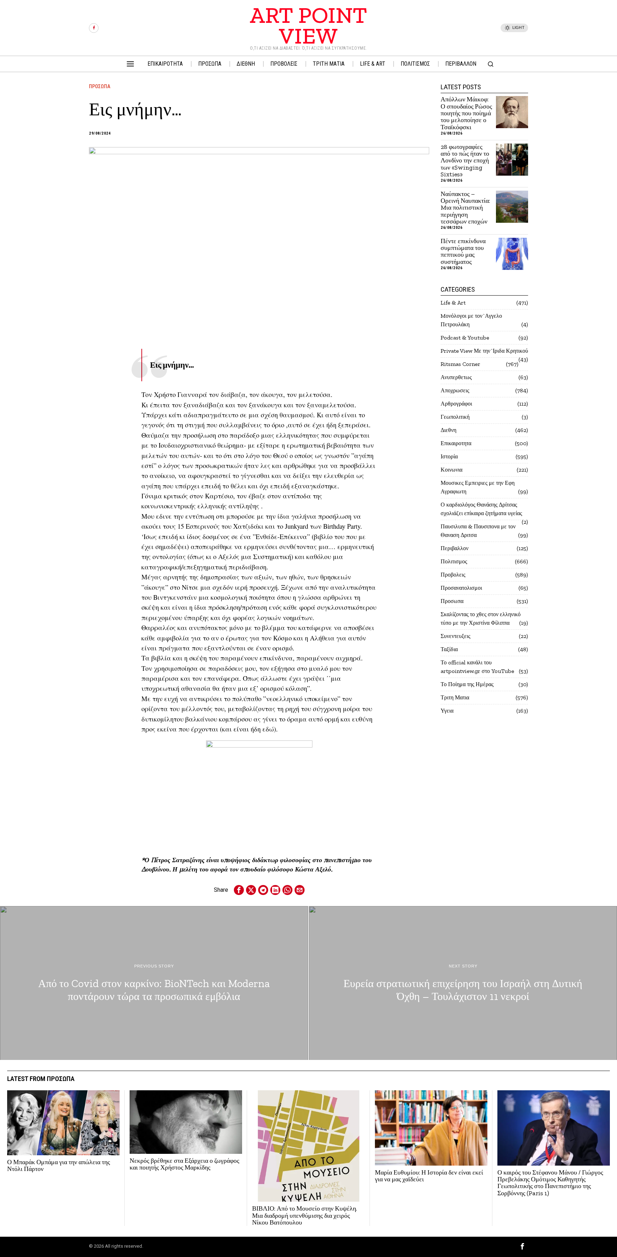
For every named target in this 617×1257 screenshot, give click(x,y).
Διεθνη (448, 430)
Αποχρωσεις (455, 390)
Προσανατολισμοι (461, 587)
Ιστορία (449, 456)
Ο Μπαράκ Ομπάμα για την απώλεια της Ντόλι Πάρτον (58, 1166)
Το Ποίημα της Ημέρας (467, 684)
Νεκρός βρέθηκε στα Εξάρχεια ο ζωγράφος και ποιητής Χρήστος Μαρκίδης (184, 1164)
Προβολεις (453, 574)
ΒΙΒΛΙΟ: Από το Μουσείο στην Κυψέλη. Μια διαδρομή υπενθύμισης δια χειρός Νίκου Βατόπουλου (304, 1215)
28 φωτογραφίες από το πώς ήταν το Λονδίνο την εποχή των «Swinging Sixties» (465, 161)
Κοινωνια (451, 469)
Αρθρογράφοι (456, 403)
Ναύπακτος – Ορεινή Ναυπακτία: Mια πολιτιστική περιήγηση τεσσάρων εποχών (465, 208)
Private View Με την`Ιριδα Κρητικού (484, 350)
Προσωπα (99, 86)
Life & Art (453, 302)
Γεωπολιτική (455, 416)
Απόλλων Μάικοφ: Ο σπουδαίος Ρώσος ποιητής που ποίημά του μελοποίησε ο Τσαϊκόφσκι (466, 113)
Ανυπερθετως (456, 377)
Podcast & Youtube (465, 337)
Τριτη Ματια (455, 697)
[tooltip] (94, 28)
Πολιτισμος (454, 561)
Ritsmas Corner (460, 364)
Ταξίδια (449, 649)
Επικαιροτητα (456, 443)
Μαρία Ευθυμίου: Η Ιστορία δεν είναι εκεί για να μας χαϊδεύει (429, 1176)
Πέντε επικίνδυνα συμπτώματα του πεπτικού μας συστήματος (463, 251)
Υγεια (447, 710)
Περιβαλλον (454, 548)
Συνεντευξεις (455, 636)
